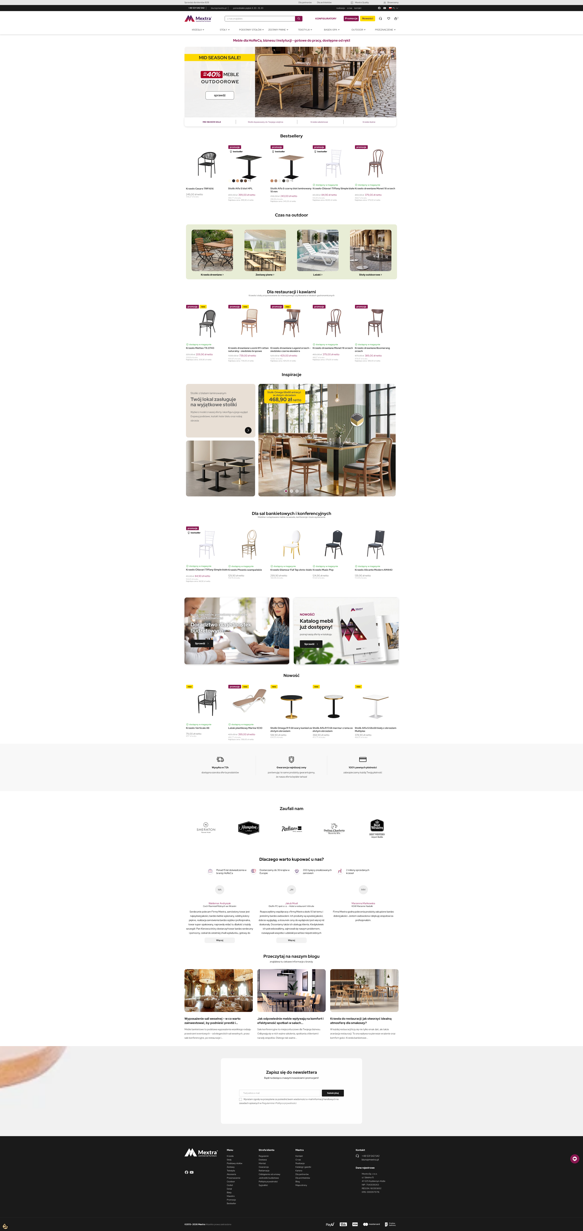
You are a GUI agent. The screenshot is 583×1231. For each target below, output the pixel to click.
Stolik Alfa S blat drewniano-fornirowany (202, 350)
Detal (229, 1188)
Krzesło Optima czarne (241, 569)
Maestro (231, 1196)
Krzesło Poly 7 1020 (366, 728)
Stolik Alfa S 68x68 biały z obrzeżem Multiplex (291, 730)
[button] (202, 643)
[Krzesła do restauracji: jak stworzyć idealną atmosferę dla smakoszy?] (364, 990)
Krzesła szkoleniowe (319, 122)
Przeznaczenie (233, 1178)
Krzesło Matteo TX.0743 (369, 348)
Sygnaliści (263, 1185)
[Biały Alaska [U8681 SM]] (279, 180)
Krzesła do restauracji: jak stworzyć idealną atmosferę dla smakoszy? (361, 1021)
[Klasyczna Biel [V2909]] (229, 180)
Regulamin (264, 1156)
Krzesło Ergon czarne (282, 569)
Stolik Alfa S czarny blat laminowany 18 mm (291, 190)
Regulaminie (268, 1103)
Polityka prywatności (268, 1181)
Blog (297, 1181)
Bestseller (231, 1203)
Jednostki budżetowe (269, 1178)
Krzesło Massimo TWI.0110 (285, 348)
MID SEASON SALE (211, 122)
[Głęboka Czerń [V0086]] (233, 180)
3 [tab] (296, 491)
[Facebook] (379, 8)
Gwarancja (264, 1167)
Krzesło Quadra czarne (199, 569)
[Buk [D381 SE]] (271, 180)
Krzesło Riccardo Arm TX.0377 (330, 348)
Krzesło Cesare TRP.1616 (200, 188)
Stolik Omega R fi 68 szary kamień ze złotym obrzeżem (207, 730)
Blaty (229, 1192)
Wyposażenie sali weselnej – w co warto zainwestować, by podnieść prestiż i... (212, 1021)
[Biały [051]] (187, 340)
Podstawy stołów (234, 1163)
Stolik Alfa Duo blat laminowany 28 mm (248, 350)
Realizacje (300, 1163)
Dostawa (263, 1159)
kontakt (357, 8)
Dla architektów (324, 2)
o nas (349, 8)
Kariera (298, 1170)
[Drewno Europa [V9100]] (245, 180)
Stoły (229, 1159)
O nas (298, 1159)
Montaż (262, 1163)
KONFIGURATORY (325, 18)
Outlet (230, 1185)
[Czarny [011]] (191, 340)
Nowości (367, 18)
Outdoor (231, 1181)
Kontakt (299, 1156)
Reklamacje (264, 1170)
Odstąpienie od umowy (269, 1174)
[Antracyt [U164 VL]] (283, 180)
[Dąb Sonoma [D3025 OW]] (275, 180)
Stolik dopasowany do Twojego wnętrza (265, 122)
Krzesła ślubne (369, 122)
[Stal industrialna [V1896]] (241, 180)
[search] (298, 18)
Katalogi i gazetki (303, 1167)
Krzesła (230, 1156)
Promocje (351, 18)
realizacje (340, 8)
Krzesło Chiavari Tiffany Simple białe (333, 188)
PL (394, 8)
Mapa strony (301, 1185)
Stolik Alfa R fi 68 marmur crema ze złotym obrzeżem (248, 730)
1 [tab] (286, 491)
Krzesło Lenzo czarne (325, 569)
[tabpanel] (290, 82)
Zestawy (231, 1167)
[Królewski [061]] (203, 340)
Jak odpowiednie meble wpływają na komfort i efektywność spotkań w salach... (290, 1021)
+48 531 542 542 (196, 8)
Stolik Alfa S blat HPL (240, 188)
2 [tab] (291, 491)
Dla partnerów (305, 2)
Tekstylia (231, 1170)
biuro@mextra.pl (219, 8)
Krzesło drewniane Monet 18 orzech (375, 188)
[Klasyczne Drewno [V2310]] (237, 180)
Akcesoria (231, 1174)
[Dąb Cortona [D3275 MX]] (287, 180)
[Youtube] (385, 8)
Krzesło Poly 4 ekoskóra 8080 (330, 728)
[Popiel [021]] (195, 340)
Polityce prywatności (286, 1103)
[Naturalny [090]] (199, 340)
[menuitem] (197, 29)
